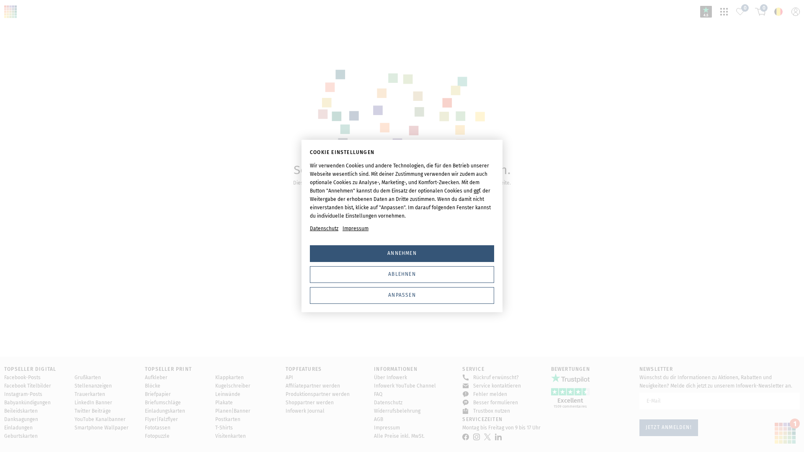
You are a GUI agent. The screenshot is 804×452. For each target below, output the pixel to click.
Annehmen (402, 253)
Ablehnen (402, 274)
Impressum (355, 228)
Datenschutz (324, 228)
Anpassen (402, 295)
